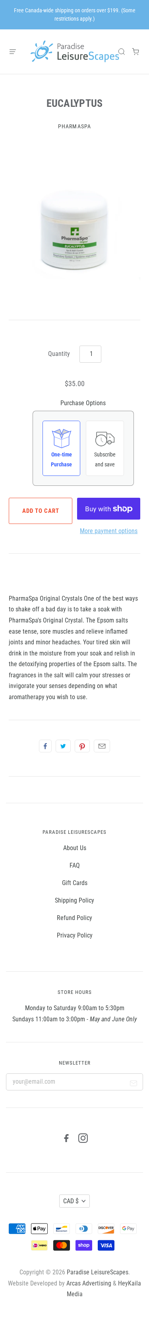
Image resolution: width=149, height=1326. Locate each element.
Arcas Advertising (88, 1283)
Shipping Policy (74, 900)
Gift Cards (74, 883)
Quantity (59, 354)
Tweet (63, 746)
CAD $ (71, 1201)
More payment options (108, 531)
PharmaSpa (74, 126)
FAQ (75, 865)
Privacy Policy (75, 935)
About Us (74, 848)
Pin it (82, 746)
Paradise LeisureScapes (97, 1272)
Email (102, 746)
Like (45, 746)
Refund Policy (74, 918)
